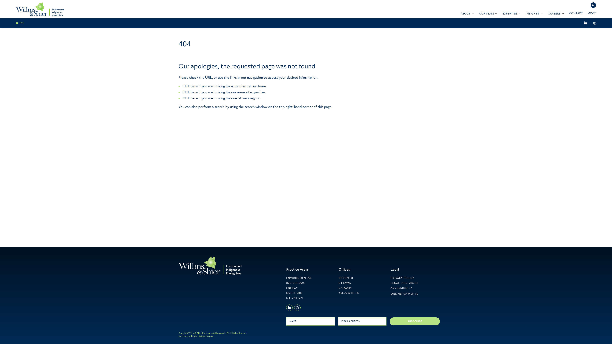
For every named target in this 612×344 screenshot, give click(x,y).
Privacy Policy (402, 278)
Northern (294, 293)
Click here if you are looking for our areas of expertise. (224, 92)
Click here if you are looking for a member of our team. (224, 86)
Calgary (345, 288)
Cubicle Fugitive (206, 336)
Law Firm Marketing (187, 336)
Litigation (294, 298)
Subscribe (414, 321)
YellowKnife (349, 293)
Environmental (299, 278)
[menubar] (379, 14)
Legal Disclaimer (405, 283)
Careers (554, 14)
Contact (576, 13)
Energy (292, 288)
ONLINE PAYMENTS (404, 294)
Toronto (346, 278)
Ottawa (345, 283)
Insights (532, 14)
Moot (591, 13)
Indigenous (295, 283)
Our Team (486, 14)
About (465, 14)
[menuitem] (466, 14)
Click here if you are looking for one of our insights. (221, 98)
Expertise (510, 14)
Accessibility (401, 288)
